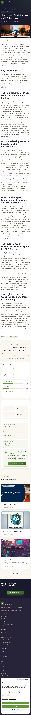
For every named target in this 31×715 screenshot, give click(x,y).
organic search (23, 309)
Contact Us (3, 673)
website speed (17, 50)
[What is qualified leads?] (11, 381)
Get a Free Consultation (15, 592)
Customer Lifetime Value (9, 391)
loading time (16, 206)
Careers (3, 664)
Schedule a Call (4, 675)
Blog (6, 9)
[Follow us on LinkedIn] (8, 624)
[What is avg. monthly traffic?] (13, 368)
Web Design (4, 632)
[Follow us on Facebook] (2, 624)
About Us (3, 651)
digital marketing (15, 256)
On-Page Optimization (7, 11)
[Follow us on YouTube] (12, 624)
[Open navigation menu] (28, 2)
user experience (24, 54)
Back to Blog (6, 40)
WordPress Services (6, 637)
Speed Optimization (6, 642)
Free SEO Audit (4, 644)
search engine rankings (14, 152)
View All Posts (14, 573)
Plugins (3, 659)
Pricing (2, 654)
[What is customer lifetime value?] (15, 391)
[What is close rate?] (8, 386)
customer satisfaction (11, 86)
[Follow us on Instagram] (5, 624)
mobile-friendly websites (21, 233)
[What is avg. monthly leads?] (13, 374)
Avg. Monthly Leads (7, 375)
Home (2, 9)
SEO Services (4, 634)
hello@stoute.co (7, 616)
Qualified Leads (6, 381)
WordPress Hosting (5, 639)
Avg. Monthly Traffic (8, 368)
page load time (13, 115)
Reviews (3, 666)
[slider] (13, 383)
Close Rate (5, 386)
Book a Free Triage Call (17, 463)
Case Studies (4, 656)
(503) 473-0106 (7, 614)
